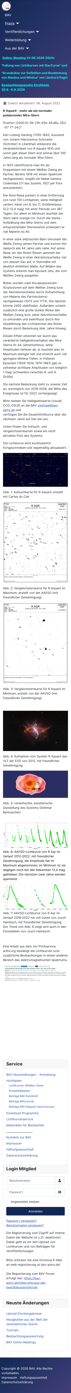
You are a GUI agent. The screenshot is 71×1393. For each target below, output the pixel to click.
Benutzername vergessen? (25, 1225)
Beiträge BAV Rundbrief (23, 1096)
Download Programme (22, 1113)
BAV (8, 15)
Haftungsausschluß (20, 1149)
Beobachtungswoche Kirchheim (25, 85)
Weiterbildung (16, 40)
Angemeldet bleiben (25, 1202)
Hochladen (14, 1080)
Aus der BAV (14, 48)
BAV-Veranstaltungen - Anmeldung (30, 1074)
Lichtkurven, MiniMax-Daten (26, 1085)
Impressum (14, 1143)
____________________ (19, 1131)
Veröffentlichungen (19, 32)
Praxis (10, 23)
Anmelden (35, 1211)
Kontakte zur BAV (18, 1137)
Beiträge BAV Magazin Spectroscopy (32, 1106)
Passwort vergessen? (21, 1221)
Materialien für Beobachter (25, 1125)
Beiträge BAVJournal (21, 1101)
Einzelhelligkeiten (19, 1090)
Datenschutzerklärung (22, 1155)
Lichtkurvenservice (19, 1119)
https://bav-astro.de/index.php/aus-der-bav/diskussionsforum (26, 1282)
